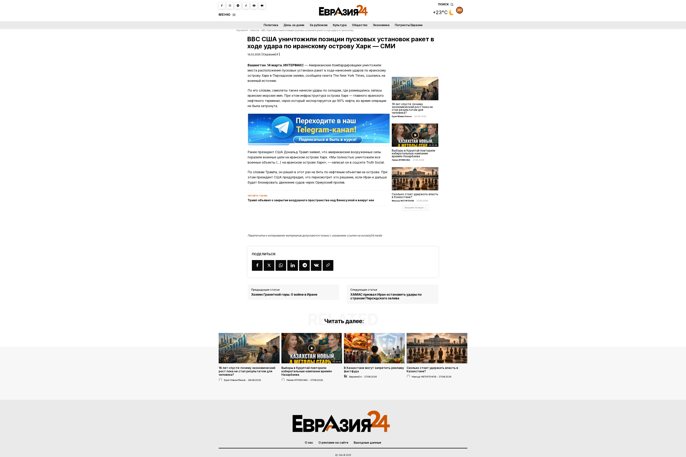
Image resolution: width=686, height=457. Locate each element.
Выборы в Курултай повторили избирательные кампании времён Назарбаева (413, 153)
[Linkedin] (292, 265)
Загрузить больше (414, 207)
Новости (254, 30)
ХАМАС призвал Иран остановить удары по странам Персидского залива (386, 296)
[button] (446, 4)
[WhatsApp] (280, 265)
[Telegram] (238, 6)
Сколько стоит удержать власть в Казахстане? (415, 195)
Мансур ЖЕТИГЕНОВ (403, 200)
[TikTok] (246, 6)
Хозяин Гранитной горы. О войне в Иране (284, 294)
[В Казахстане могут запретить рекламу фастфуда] (374, 348)
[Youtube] (254, 6)
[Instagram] (230, 6)
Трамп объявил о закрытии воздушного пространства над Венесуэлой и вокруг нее (311, 200)
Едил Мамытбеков (402, 116)
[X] (269, 265)
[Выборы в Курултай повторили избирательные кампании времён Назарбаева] (415, 135)
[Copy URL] (328, 265)
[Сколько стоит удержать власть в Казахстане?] (415, 178)
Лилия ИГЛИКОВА (401, 160)
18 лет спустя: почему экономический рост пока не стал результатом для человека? (412, 108)
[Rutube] (262, 6)
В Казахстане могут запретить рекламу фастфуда (374, 369)
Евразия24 (242, 30)
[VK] (316, 265)
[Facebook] (222, 6)
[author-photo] (221, 380)
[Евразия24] (343, 10)
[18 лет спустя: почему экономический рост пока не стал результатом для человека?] (415, 88)
